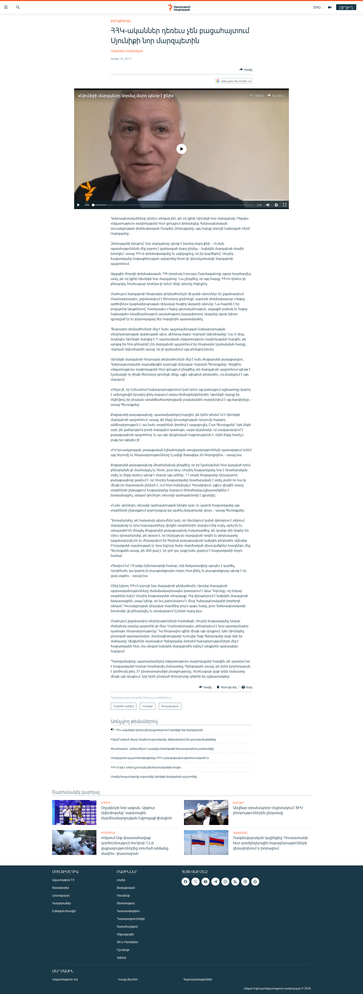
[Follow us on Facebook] (185, 882)
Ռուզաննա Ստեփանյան (127, 51)
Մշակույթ (123, 949)
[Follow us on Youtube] (205, 882)
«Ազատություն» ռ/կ (65, 979)
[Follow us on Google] (255, 882)
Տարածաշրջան (127, 926)
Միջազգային (125, 934)
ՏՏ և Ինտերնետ (127, 942)
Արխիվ (121, 957)
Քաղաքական (121, 21)
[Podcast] (245, 882)
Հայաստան (240, 832)
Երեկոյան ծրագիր (64, 911)
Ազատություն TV (63, 880)
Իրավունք (108, 832)
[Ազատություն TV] (330, 7)
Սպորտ (105, 802)
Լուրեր (121, 880)
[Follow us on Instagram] (225, 882)
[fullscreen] (284, 205)
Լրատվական (61, 895)
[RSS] (235, 882)
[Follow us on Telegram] (215, 882)
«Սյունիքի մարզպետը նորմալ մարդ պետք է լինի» (126, 95)
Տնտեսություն (126, 903)
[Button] (245, 69)
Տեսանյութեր (60, 887)
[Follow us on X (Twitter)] (195, 882)
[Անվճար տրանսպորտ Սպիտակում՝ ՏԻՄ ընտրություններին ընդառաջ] (206, 812)
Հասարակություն (128, 911)
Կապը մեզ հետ (128, 979)
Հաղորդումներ (61, 903)
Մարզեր (238, 802)
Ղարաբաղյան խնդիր (131, 918)
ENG (317, 7)
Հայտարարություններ (197, 979)
